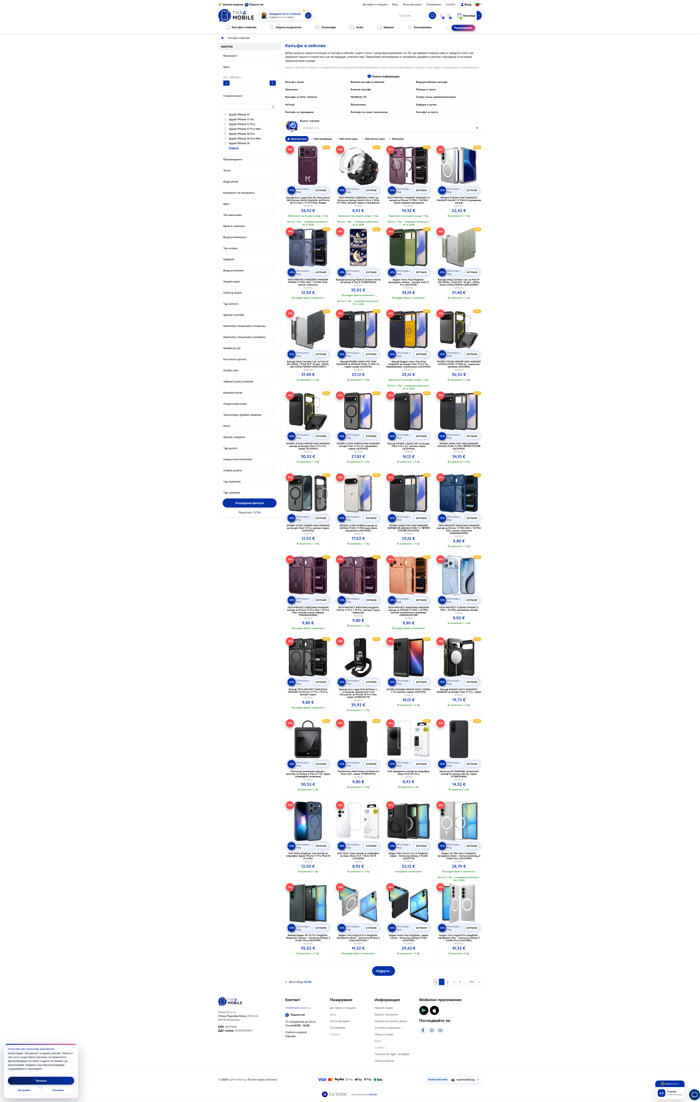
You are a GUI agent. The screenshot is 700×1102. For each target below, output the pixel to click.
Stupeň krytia (231, 281)
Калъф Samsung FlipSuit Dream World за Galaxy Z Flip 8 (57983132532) (358, 281)
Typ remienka (231, 492)
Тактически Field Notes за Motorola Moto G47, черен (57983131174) (358, 772)
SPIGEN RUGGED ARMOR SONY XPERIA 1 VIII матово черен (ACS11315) (408, 690)
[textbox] (391, 128)
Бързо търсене (309, 120)
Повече (234, 148)
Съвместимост (232, 95)
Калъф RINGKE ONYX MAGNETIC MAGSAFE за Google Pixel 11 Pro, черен (459, 690)
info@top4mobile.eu (298, 1007)
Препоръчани (299, 138)
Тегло (227, 170)
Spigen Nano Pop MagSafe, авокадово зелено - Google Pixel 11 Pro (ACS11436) (408, 282)
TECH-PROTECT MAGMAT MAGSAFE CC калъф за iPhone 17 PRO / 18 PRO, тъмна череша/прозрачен (408, 200)
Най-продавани (323, 138)
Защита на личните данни (391, 1021)
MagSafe (228, 259)
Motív (226, 426)
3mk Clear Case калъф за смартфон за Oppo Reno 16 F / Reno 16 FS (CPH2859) (358, 856)
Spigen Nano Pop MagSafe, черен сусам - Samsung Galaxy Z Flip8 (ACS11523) (408, 938)
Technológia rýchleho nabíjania (242, 415)
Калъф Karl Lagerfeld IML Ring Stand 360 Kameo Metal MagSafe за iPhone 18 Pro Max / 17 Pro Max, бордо (308, 200)
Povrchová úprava (234, 359)
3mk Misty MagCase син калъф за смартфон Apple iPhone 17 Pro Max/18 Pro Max (308, 856)
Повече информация (385, 76)
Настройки (24, 1090)
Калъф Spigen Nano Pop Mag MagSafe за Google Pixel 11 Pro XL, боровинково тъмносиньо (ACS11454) (408, 364)
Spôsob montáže (233, 315)
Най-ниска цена (348, 138)
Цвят (226, 203)
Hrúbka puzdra (232, 470)
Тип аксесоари (232, 215)
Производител (232, 159)
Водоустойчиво (233, 270)
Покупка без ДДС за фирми (392, 1054)
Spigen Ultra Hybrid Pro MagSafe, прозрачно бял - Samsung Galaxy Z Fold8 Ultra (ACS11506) (459, 938)
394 (471, 982)
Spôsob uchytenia (234, 437)
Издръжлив (230, 181)
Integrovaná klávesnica (237, 459)
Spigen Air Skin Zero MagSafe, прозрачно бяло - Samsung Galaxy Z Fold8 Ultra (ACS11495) (459, 856)
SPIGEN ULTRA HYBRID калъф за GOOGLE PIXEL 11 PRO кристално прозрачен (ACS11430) (358, 528)
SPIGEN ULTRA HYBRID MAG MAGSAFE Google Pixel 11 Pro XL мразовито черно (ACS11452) (358, 446)
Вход (467, 4)
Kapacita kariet (232, 392)
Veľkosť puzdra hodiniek (238, 381)
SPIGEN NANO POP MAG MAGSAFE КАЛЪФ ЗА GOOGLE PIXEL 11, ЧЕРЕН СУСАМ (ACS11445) (409, 528)
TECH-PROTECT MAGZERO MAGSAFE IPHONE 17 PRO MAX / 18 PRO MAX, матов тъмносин (308, 282)
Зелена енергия (233, 4)
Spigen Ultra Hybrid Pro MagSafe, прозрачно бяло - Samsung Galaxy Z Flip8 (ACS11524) (358, 938)
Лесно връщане (411, 4)
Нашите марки (384, 1007)
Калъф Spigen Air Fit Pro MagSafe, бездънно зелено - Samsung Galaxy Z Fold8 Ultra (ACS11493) (308, 938)
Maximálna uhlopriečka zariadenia (244, 337)
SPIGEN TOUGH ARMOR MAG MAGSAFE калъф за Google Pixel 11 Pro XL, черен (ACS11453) (308, 446)
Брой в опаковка (234, 226)
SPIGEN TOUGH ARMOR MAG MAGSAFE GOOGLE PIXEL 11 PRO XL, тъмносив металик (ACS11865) (459, 364)
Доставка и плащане (375, 4)
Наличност (230, 55)
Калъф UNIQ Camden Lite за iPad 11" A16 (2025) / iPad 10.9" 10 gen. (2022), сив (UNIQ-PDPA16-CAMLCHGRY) (308, 364)
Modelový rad (231, 348)
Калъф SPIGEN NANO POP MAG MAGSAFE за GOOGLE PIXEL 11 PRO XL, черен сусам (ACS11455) (358, 364)
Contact (450, 4)
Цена (226, 66)
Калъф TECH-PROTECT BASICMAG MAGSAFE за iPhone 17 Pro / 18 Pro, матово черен (308, 692)
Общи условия (384, 1034)
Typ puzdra (230, 448)
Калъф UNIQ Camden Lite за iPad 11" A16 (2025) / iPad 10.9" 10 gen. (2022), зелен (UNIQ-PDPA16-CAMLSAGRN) (459, 282)
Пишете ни (256, 4)
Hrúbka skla (230, 370)
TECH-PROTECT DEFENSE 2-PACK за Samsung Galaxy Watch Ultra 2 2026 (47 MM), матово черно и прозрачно (358, 200)
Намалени (398, 138)
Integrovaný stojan (235, 403)
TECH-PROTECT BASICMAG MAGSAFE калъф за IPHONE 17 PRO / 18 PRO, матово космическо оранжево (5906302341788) (408, 611)
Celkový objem (232, 292)
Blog (395, 4)
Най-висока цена (375, 138)
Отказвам (58, 1090)
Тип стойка (230, 248)
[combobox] (391, 128)
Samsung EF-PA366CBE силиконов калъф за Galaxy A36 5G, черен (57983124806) (459, 774)
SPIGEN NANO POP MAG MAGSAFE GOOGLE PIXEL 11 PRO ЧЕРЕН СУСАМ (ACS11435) (459, 446)
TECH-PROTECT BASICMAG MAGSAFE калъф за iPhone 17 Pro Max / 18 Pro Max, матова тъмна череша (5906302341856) (308, 611)
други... (383, 971)
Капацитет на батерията (238, 192)
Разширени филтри (249, 503)
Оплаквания (433, 4)
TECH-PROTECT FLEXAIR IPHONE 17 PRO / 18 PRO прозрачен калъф (459, 608)
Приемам (41, 1080)
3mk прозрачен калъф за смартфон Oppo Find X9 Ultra (408, 772)
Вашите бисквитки (386, 1014)
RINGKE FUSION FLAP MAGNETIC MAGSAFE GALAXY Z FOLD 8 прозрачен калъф (459, 200)
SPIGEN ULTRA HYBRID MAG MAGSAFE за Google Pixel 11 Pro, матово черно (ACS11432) (308, 528)
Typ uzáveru (231, 303)
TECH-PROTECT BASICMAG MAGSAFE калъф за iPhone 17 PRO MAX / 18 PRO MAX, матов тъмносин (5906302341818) (459, 529)
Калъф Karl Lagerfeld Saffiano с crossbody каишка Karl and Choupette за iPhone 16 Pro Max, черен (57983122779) (358, 693)
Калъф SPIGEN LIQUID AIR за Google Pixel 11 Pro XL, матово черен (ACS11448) (409, 446)
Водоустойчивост (235, 237)
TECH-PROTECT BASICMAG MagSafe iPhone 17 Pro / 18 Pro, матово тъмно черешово (358, 610)
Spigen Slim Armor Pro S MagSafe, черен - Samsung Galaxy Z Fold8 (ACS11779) (408, 856)
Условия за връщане (387, 1027)
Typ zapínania (232, 481)
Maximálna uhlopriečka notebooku (244, 326)
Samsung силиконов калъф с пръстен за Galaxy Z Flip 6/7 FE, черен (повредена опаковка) (308, 774)
